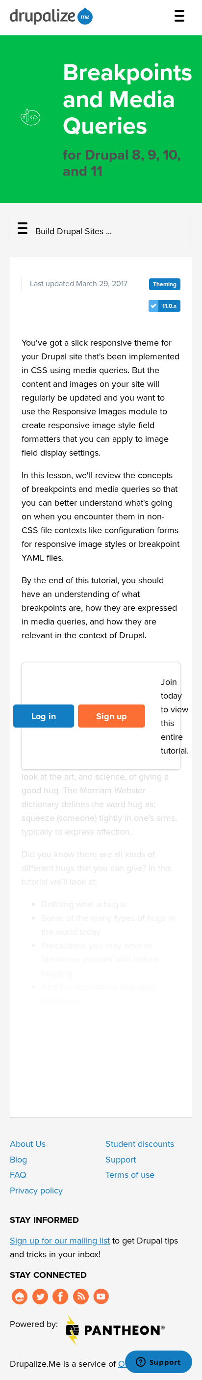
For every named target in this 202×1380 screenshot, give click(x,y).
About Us (28, 1143)
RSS (81, 1296)
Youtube (101, 1296)
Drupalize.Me (53, 16)
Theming (165, 284)
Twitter (40, 1296)
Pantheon (115, 1330)
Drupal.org (19, 1296)
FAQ (18, 1174)
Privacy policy (36, 1190)
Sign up (111, 716)
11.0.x (169, 305)
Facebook (60, 1296)
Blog (18, 1159)
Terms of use (129, 1174)
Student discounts (139, 1143)
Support (120, 1159)
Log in (43, 716)
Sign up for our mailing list (60, 1240)
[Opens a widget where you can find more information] (158, 1363)
